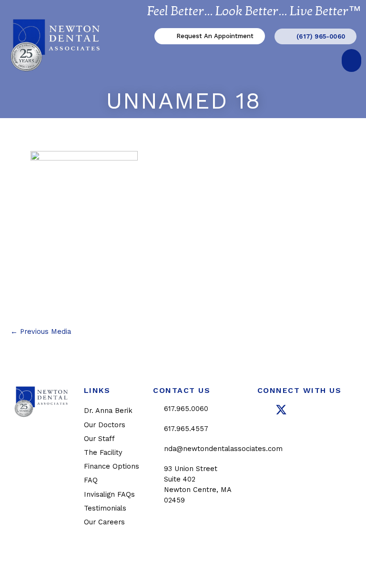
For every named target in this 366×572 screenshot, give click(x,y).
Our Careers (104, 522)
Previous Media (40, 331)
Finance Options (111, 466)
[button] (351, 60)
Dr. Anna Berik (108, 410)
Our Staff (99, 438)
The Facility (103, 452)
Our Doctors (104, 425)
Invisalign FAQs (109, 494)
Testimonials (105, 508)
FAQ (91, 480)
